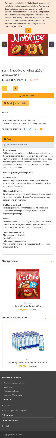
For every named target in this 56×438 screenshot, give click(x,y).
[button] (4, 44)
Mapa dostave (9, 387)
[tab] (28, 139)
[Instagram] (8, 426)
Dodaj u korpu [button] (29, 95)
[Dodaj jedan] (15, 88)
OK (28, 30)
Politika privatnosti (11, 391)
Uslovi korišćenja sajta (13, 395)
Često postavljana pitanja (14, 383)
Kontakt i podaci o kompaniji (15, 410)
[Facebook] (3, 426)
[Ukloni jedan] (4, 88)
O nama (7, 406)
